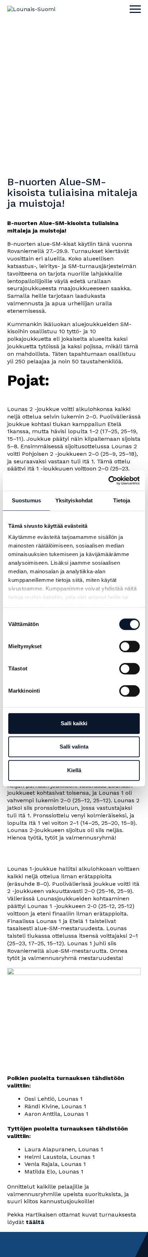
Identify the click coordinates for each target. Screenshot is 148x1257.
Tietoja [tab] (121, 500)
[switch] (129, 646)
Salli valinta (74, 747)
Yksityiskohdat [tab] (74, 500)
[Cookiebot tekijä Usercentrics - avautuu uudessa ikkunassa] (108, 480)
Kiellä (74, 770)
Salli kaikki (74, 723)
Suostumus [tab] (26, 500)
